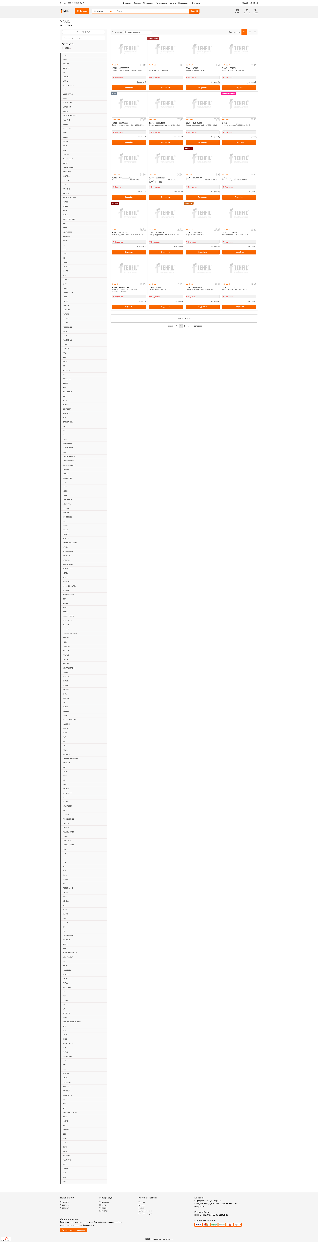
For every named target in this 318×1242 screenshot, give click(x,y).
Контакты (196, 3)
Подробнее (128, 88)
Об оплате (64, 1202)
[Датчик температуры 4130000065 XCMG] (129, 49)
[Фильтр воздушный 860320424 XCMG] (239, 268)
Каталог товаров (145, 1211)
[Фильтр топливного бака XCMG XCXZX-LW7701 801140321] (166, 159)
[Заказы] (237, 10)
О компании (104, 1202)
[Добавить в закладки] (141, 65)
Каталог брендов (145, 1214)
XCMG (66, 48)
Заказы (142, 1202)
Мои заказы (148, 3)
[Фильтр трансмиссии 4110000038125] (129, 159)
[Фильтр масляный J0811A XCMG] (166, 268)
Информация (183, 3)
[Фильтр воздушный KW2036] (239, 49)
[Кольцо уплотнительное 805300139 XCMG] (203, 159)
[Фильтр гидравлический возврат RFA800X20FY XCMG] (129, 268)
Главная (127, 3)
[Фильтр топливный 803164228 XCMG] (239, 104)
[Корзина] (246, 10)
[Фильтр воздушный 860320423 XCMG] (203, 268)
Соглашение (104, 1208)
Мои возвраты (161, 3)
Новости (102, 1205)
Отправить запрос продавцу (73, 1230)
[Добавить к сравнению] (144, 65)
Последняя (197, 326)
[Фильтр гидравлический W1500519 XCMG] (166, 213)
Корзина (137, 3)
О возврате (64, 1208)
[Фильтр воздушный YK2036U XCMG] (239, 213)
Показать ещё (184, 318)
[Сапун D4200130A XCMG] (203, 213)
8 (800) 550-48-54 (249, 3)
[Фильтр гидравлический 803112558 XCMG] (129, 104)
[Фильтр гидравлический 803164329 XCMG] (166, 104)
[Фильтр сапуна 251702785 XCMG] (239, 159)
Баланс (173, 3)
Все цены (141, 82)
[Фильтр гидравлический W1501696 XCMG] (129, 213)
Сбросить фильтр (84, 32)
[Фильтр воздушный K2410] (203, 49)
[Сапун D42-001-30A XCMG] (166, 49)
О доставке (64, 1205)
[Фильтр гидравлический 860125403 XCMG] (203, 104)
